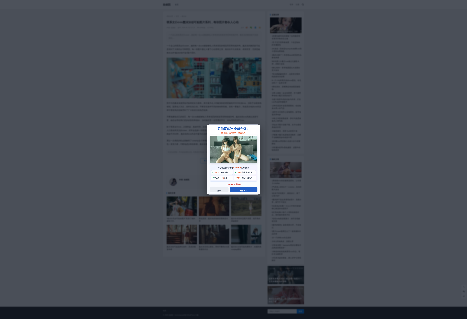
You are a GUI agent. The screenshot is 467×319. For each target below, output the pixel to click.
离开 (219, 191)
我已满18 (243, 191)
